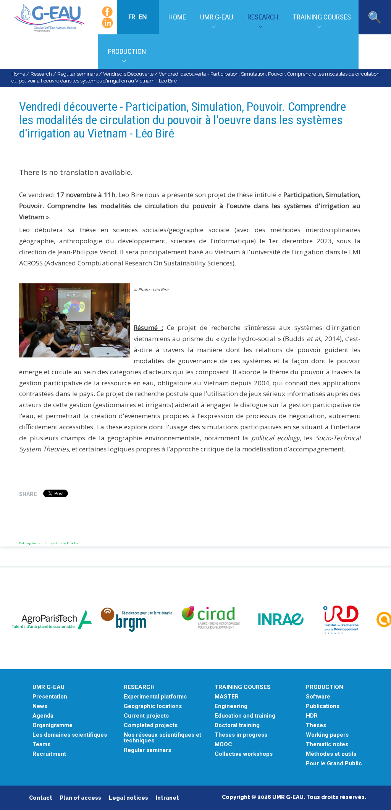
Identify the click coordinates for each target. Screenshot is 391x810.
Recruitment (49, 754)
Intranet (167, 798)
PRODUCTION (324, 687)
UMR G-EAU (216, 17)
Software (318, 697)
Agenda (42, 716)
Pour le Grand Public (334, 763)
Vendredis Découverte (128, 74)
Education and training (245, 716)
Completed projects (151, 725)
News (39, 706)
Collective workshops (244, 754)
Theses (316, 725)
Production (127, 51)
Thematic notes (327, 744)
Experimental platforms (155, 697)
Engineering (231, 706)
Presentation (49, 697)
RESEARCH (139, 687)
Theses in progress (241, 735)
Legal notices (128, 798)
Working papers (327, 735)
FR (132, 17)
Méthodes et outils (331, 754)
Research (263, 17)
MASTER (227, 697)
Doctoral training (237, 725)
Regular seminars (77, 74)
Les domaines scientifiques (69, 735)
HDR (312, 716)
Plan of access (80, 798)
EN (143, 17)
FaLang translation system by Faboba (48, 543)
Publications (322, 706)
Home (177, 17)
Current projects (146, 716)
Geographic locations (153, 706)
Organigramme (52, 725)
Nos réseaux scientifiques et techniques (162, 738)
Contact (40, 798)
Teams (41, 744)
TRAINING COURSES (243, 687)
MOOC (223, 744)
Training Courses (322, 17)
